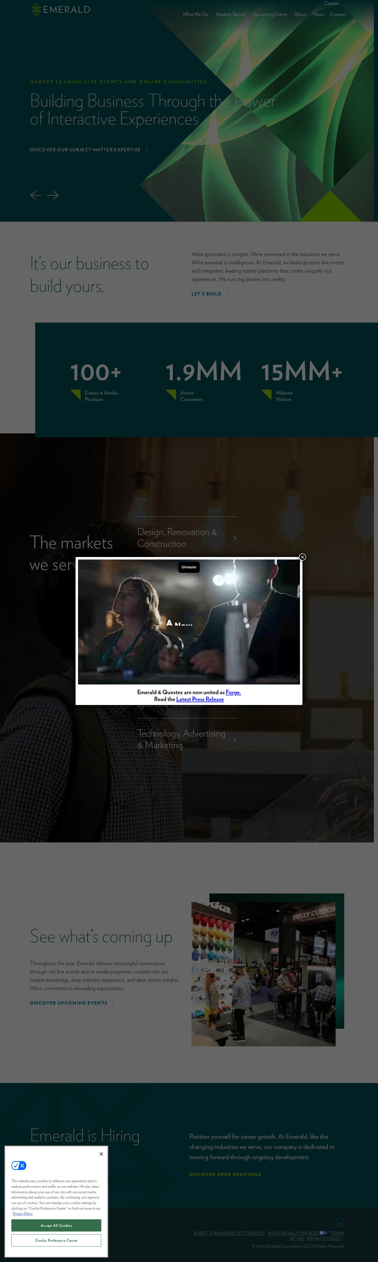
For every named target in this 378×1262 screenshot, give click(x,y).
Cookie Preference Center (56, 1240)
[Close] (101, 1154)
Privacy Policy (23, 1213)
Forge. (233, 692)
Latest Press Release (200, 699)
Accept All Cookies (56, 1225)
